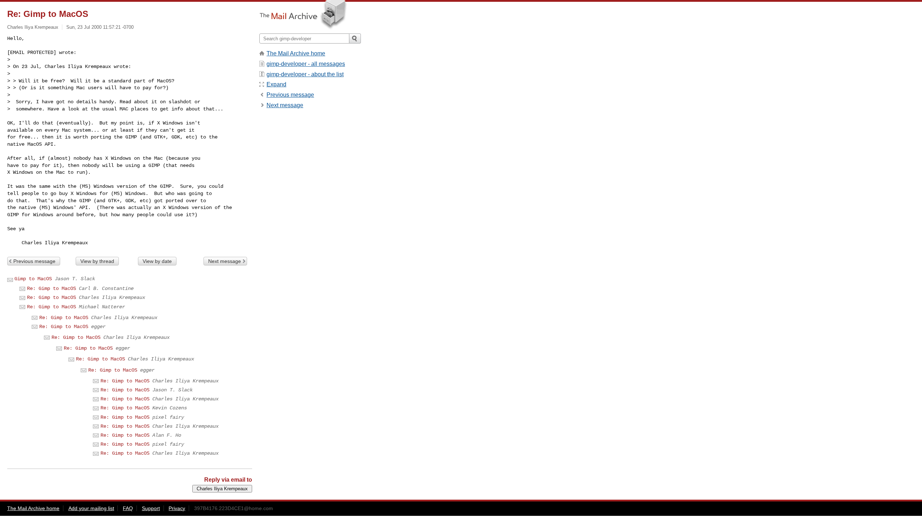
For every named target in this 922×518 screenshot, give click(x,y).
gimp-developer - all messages (306, 64)
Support (151, 508)
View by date (157, 261)
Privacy (177, 508)
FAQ (128, 508)
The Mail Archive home (296, 53)
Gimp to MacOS (33, 279)
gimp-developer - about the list (305, 74)
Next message (224, 261)
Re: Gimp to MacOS (51, 288)
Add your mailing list (91, 508)
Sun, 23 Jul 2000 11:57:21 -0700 (100, 27)
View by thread (97, 261)
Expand (276, 84)
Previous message (34, 261)
